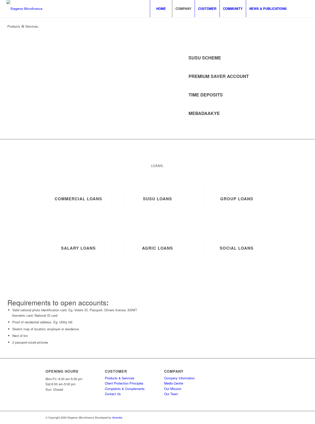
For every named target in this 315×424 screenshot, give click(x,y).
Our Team (171, 393)
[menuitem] (161, 8)
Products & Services (119, 378)
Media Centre (173, 383)
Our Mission (172, 388)
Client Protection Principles (124, 383)
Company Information (179, 378)
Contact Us (113, 393)
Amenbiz (117, 417)
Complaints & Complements (125, 388)
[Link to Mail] (305, 8)
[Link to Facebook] (297, 8)
